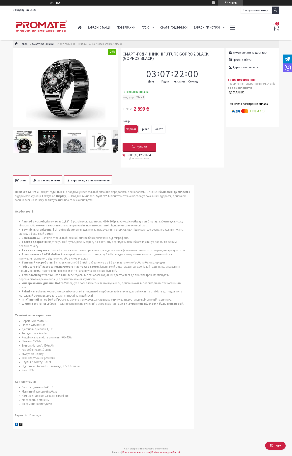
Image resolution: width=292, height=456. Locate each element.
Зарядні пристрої (207, 27)
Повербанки (126, 27)
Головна (79, 27)
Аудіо (145, 27)
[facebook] (16, 425)
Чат (278, 445)
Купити (141, 147)
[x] (20, 425)
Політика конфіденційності (165, 452)
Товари (24, 44)
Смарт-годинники (174, 27)
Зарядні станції (99, 27)
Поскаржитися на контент (136, 452)
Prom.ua (163, 448)
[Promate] (41, 25)
